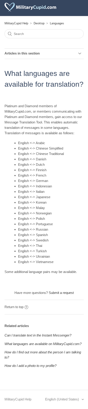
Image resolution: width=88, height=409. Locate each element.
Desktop (39, 23)
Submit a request (61, 293)
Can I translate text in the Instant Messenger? (38, 335)
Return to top (14, 307)
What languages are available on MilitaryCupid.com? (43, 344)
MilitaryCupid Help (16, 23)
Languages (57, 23)
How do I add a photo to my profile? (30, 366)
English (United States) (62, 399)
